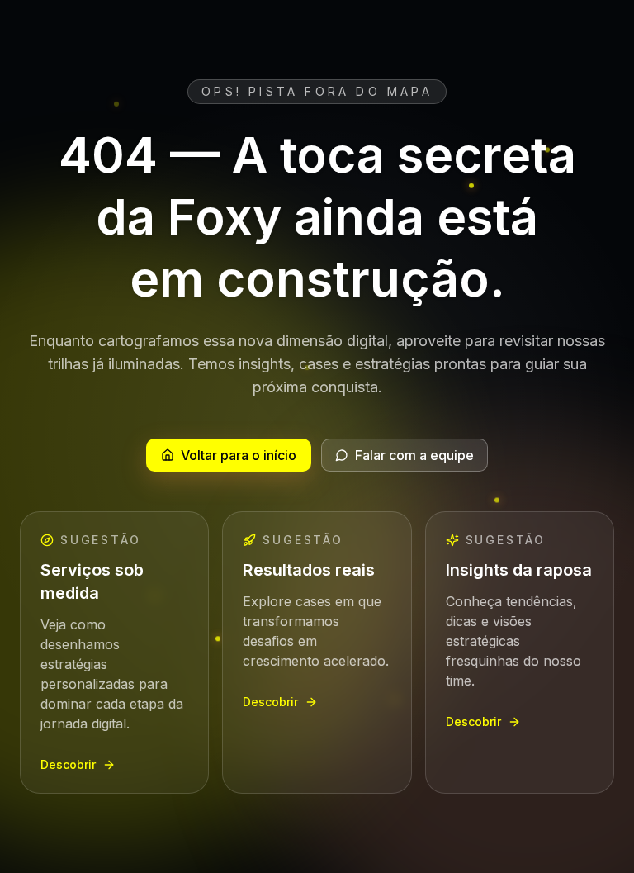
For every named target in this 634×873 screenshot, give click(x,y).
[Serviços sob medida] (114, 652)
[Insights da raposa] (519, 652)
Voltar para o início (238, 455)
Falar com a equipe (414, 455)
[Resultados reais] (316, 652)
